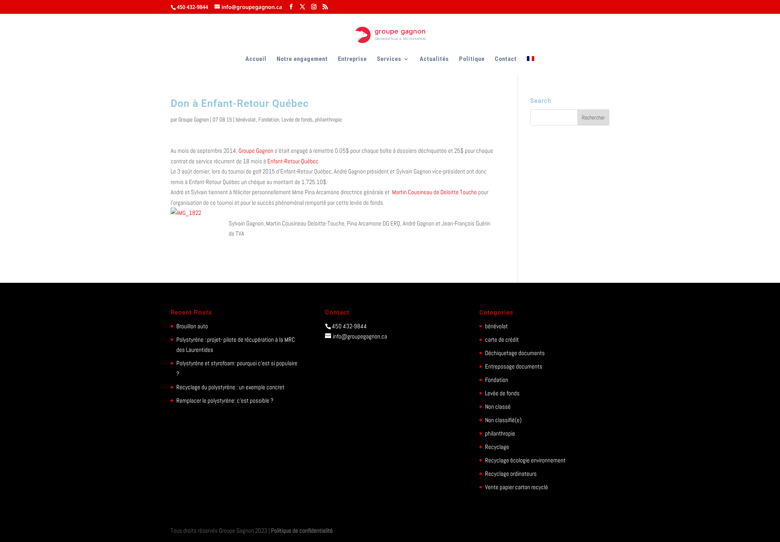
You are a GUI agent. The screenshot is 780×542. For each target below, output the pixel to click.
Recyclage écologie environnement (525, 460)
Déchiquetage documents (515, 353)
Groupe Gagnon (193, 119)
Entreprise (352, 59)
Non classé (498, 406)
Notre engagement (302, 59)
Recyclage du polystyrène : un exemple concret (230, 387)
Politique (472, 59)
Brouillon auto (192, 326)
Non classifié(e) (503, 420)
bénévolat (246, 119)
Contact (506, 59)
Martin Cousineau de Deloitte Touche (435, 192)
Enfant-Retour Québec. (293, 161)
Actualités (434, 59)
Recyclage (497, 447)
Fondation (268, 119)
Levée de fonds (297, 119)
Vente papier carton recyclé (516, 487)
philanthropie (328, 119)
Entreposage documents (513, 366)
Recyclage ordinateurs (511, 473)
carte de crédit (502, 339)
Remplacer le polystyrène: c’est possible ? (224, 400)
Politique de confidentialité (302, 530)
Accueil (255, 59)
